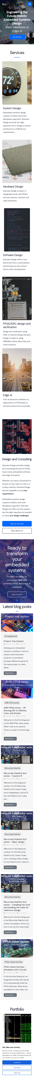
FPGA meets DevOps (13, 962)
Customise (17, 1068)
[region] (17, 1060)
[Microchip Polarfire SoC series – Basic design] (17, 820)
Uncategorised (11, 636)
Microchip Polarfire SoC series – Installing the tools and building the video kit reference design (17, 906)
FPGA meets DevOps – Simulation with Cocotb (15, 968)
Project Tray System (14, 641)
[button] (3, 1028)
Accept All (17, 1062)
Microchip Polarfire (12, 768)
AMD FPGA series (12, 703)
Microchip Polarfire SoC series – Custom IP (15, 774)
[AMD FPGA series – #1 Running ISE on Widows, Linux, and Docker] (17, 689)
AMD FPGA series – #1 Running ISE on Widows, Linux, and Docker (15, 710)
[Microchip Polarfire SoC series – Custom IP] (17, 754)
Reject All (17, 1073)
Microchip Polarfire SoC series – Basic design (15, 840)
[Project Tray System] (17, 622)
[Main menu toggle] (29, 4)
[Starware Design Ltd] (4, 4)
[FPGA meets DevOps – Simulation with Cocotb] (17, 948)
